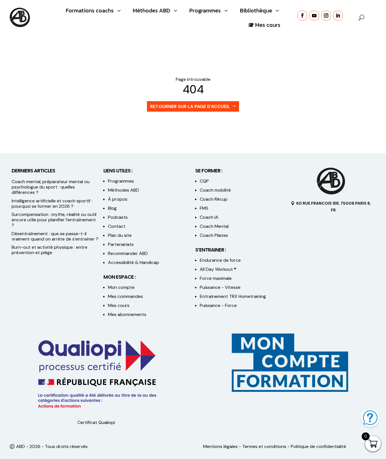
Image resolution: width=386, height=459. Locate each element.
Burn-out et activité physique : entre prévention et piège (49, 250)
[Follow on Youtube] (314, 15)
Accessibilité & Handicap (134, 262)
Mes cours (118, 305)
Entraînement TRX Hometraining (233, 296)
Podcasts (118, 217)
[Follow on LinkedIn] (338, 15)
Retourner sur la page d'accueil (190, 106)
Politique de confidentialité (318, 446)
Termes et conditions (264, 446)
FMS (204, 208)
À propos (117, 199)
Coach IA (209, 217)
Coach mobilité (215, 190)
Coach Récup (213, 199)
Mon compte (121, 287)
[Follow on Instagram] (326, 15)
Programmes (121, 181)
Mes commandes (125, 296)
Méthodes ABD (123, 190)
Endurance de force (220, 260)
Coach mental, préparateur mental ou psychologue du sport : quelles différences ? (51, 187)
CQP (204, 181)
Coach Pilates (214, 235)
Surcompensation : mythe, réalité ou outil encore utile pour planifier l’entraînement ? (54, 219)
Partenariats (121, 244)
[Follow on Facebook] (302, 15)
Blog (112, 208)
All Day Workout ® (218, 269)
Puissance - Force (218, 305)
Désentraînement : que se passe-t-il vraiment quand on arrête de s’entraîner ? (55, 236)
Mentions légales (220, 446)
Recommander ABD (128, 253)
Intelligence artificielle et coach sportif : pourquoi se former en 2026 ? (52, 203)
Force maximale (216, 278)
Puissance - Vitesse (220, 287)
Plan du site (120, 235)
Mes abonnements (127, 314)
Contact (116, 226)
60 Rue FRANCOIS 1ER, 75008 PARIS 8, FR (333, 207)
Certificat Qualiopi (96, 422)
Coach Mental (214, 226)
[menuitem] (94, 10)
